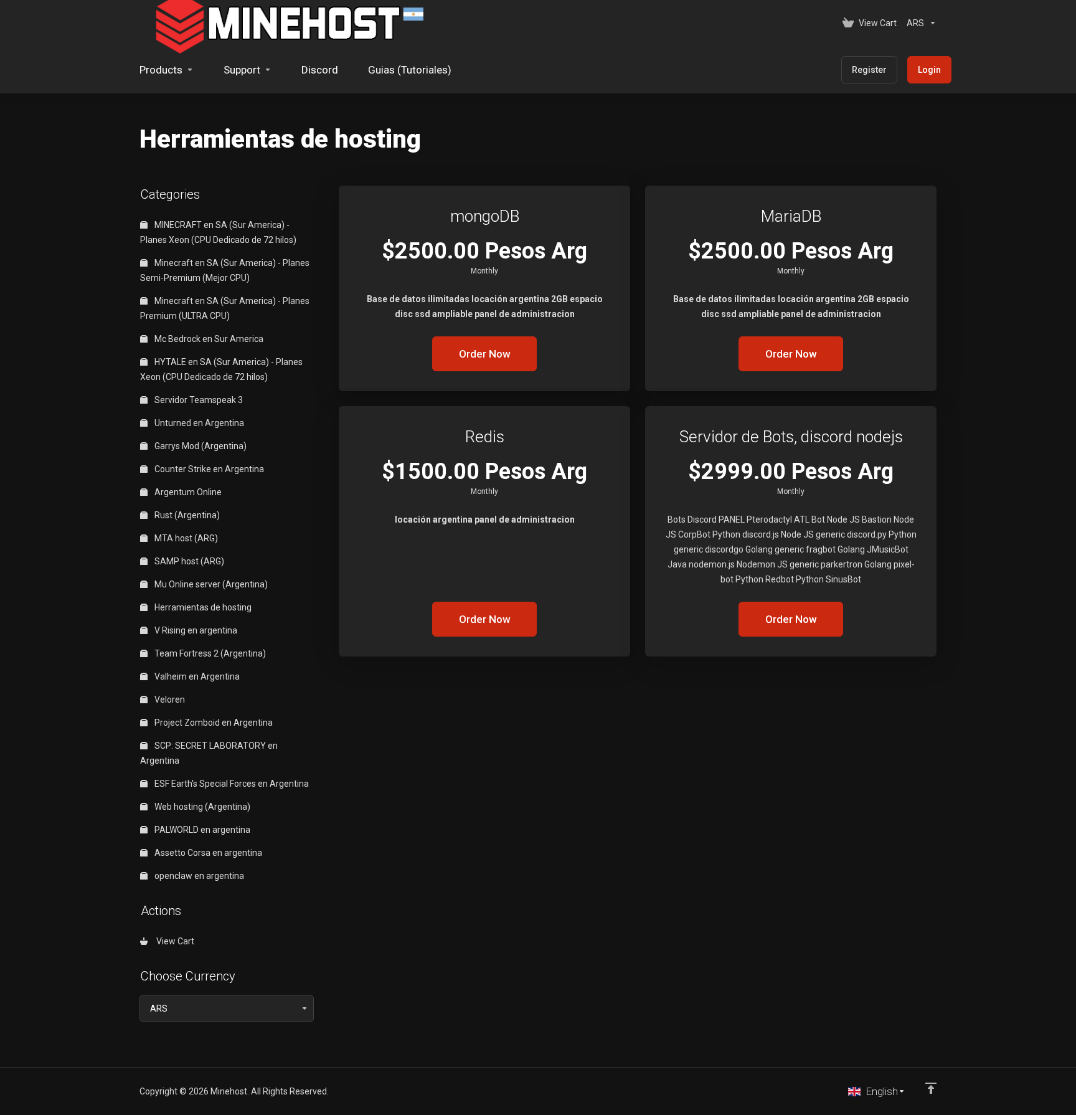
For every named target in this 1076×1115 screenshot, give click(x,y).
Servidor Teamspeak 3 (198, 400)
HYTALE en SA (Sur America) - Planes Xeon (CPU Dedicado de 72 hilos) (221, 369)
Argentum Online (187, 492)
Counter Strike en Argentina (208, 469)
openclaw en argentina (198, 876)
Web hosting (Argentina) (201, 807)
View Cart (173, 941)
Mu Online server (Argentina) (210, 584)
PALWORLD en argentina (201, 830)
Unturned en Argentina (198, 423)
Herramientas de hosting (202, 607)
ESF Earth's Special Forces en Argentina (231, 784)
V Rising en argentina (195, 630)
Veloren (169, 700)
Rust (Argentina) (186, 515)
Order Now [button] (485, 354)
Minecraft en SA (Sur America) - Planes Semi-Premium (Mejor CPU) (224, 270)
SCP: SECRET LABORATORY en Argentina (209, 753)
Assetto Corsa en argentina (207, 853)
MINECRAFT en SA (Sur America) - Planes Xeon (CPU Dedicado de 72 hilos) (218, 232)
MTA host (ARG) (185, 538)
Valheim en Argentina (196, 676)
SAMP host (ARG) (188, 561)
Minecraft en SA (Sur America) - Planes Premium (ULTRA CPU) (224, 308)
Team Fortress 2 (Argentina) (209, 653)
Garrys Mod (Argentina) (200, 446)
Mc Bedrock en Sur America (208, 339)
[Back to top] (930, 1088)
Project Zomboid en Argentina (213, 723)
